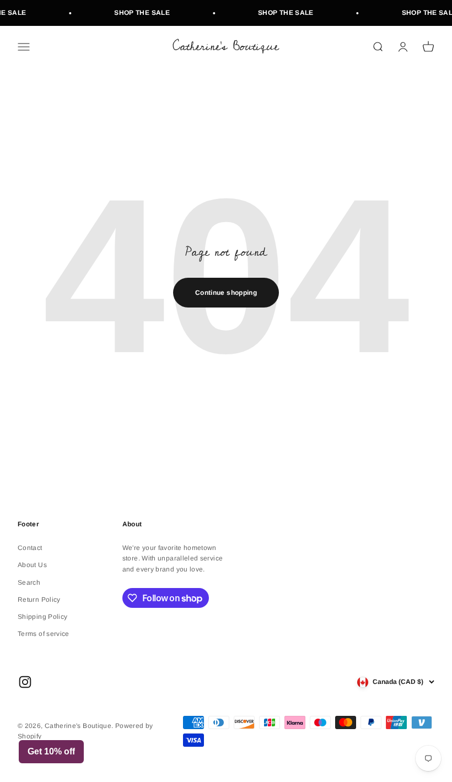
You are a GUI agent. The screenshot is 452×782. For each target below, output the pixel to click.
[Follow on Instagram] (25, 682)
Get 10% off (51, 751)
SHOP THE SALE (139, 13)
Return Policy (39, 599)
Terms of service (43, 634)
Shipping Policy (42, 617)
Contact (30, 548)
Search (29, 582)
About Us (32, 565)
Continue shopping (226, 292)
